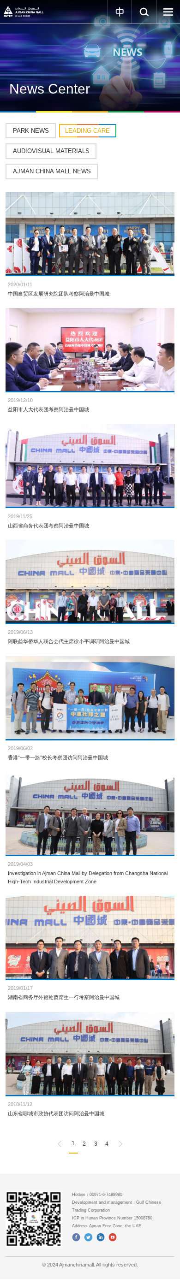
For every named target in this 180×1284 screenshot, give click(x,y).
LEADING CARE (87, 130)
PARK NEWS (31, 130)
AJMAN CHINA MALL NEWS (52, 171)
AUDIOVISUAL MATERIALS (51, 151)
